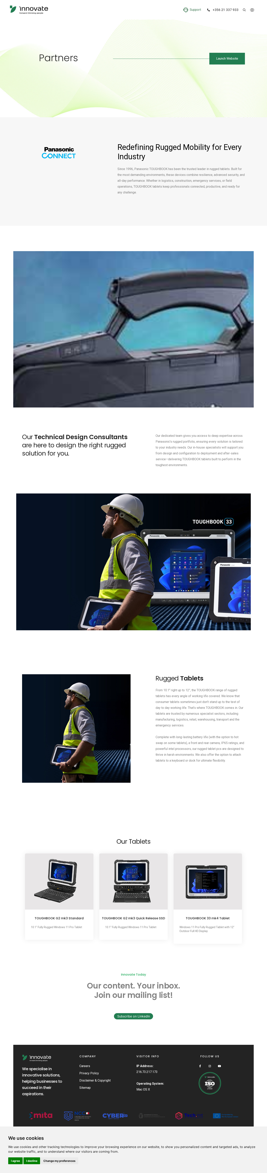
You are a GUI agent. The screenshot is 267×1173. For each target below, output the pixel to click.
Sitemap (85, 1088)
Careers (84, 1066)
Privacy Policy (89, 1073)
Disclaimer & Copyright (95, 1080)
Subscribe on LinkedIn (133, 1016)
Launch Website (227, 58)
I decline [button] (31, 1160)
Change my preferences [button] (59, 1160)
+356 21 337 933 (225, 10)
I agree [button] (15, 1160)
